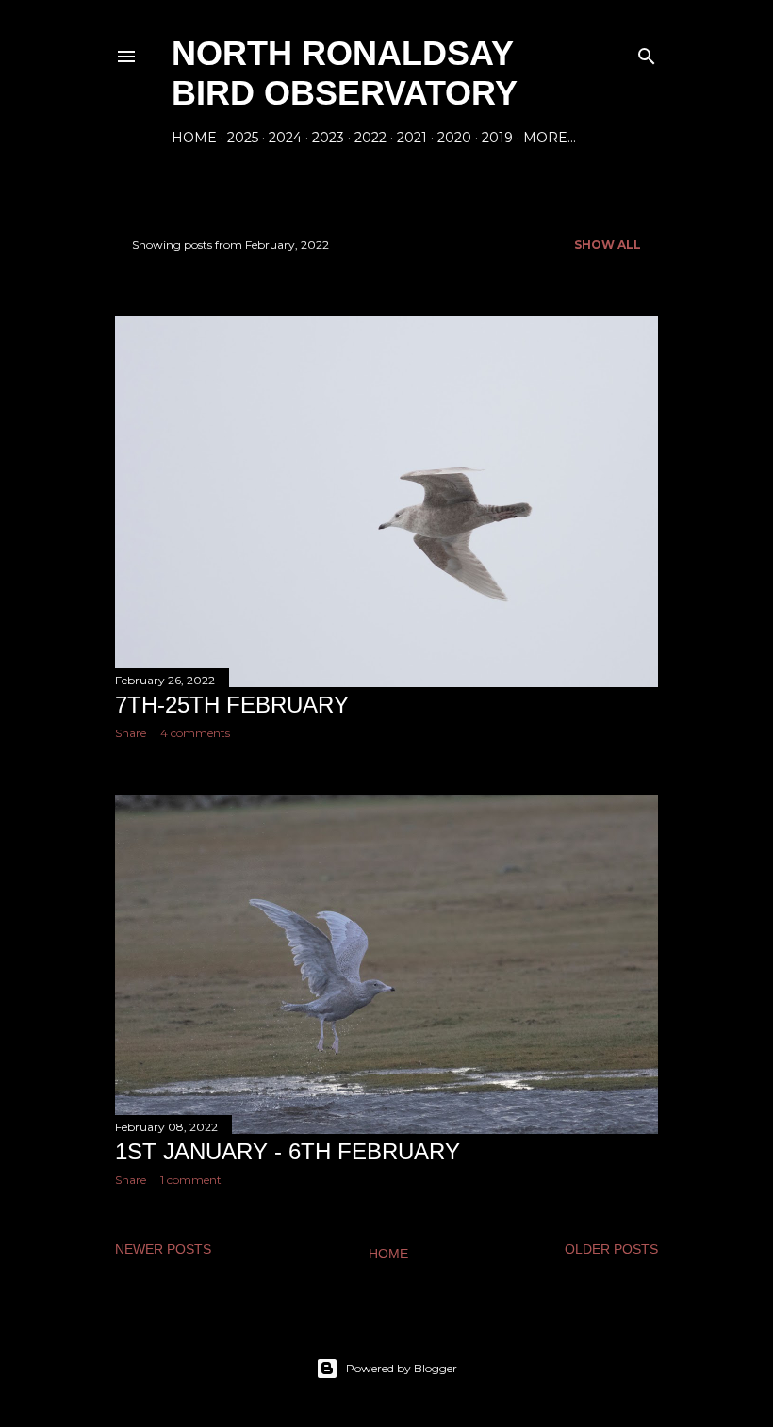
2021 (412, 137)
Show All (607, 245)
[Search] (646, 52)
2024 (285, 137)
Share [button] (130, 733)
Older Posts (611, 1248)
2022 (370, 137)
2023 (328, 137)
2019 (497, 137)
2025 (242, 137)
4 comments (195, 733)
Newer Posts (163, 1248)
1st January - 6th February (287, 1151)
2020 (454, 137)
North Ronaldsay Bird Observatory (345, 73)
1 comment (191, 1180)
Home (194, 137)
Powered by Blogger (401, 1368)
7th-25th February (232, 704)
